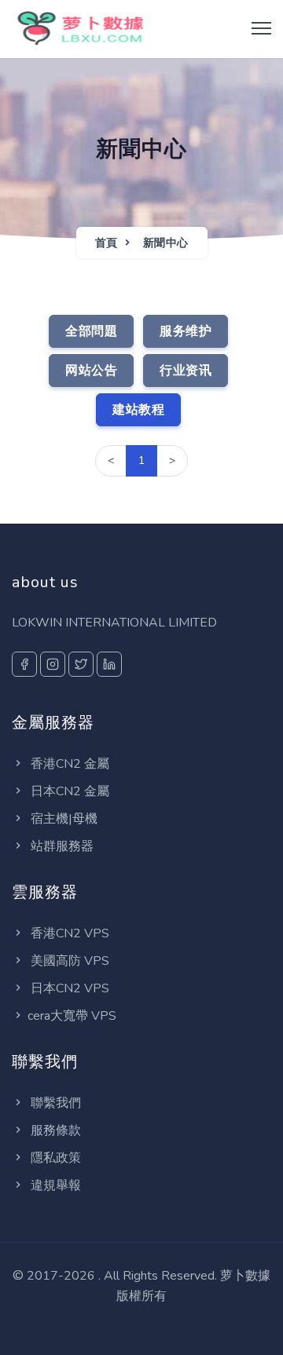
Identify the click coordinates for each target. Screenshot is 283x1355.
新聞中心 (166, 243)
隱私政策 (54, 1158)
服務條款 (54, 1130)
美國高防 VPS (68, 961)
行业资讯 (185, 370)
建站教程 (138, 409)
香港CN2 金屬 (68, 763)
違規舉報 (54, 1185)
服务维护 (185, 331)
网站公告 (91, 370)
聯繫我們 (54, 1103)
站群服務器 (61, 846)
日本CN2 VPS (68, 988)
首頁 (106, 243)
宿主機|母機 (62, 818)
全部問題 (91, 331)
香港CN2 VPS (68, 933)
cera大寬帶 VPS (72, 1015)
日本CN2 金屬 (68, 791)
